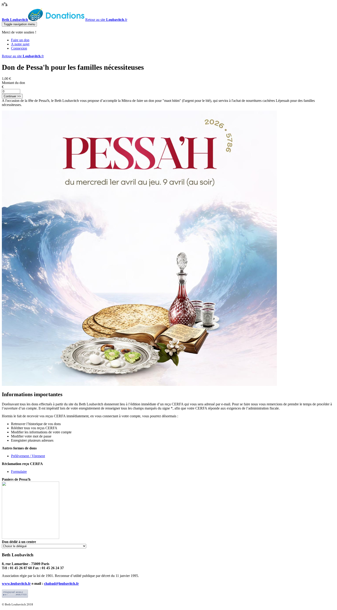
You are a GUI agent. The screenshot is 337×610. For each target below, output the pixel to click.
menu (19, 24)
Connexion (19, 48)
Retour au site (106, 20)
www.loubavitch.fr (16, 583)
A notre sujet (20, 44)
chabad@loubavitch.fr (61, 583)
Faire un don (20, 40)
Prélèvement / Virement (28, 456)
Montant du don (13, 83)
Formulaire (19, 472)
